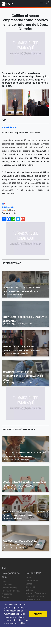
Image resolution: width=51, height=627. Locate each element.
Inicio (28, 577)
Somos (29, 584)
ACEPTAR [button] (38, 614)
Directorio (30, 587)
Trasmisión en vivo (35, 596)
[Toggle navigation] (41, 3)
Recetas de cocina (10, 591)
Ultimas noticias (9, 588)
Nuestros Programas (36, 593)
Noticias (29, 590)
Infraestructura (33, 599)
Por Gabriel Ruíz (9, 127)
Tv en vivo (7, 584)
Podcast (6, 597)
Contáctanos (32, 581)
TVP (4, 581)
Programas (7, 594)
